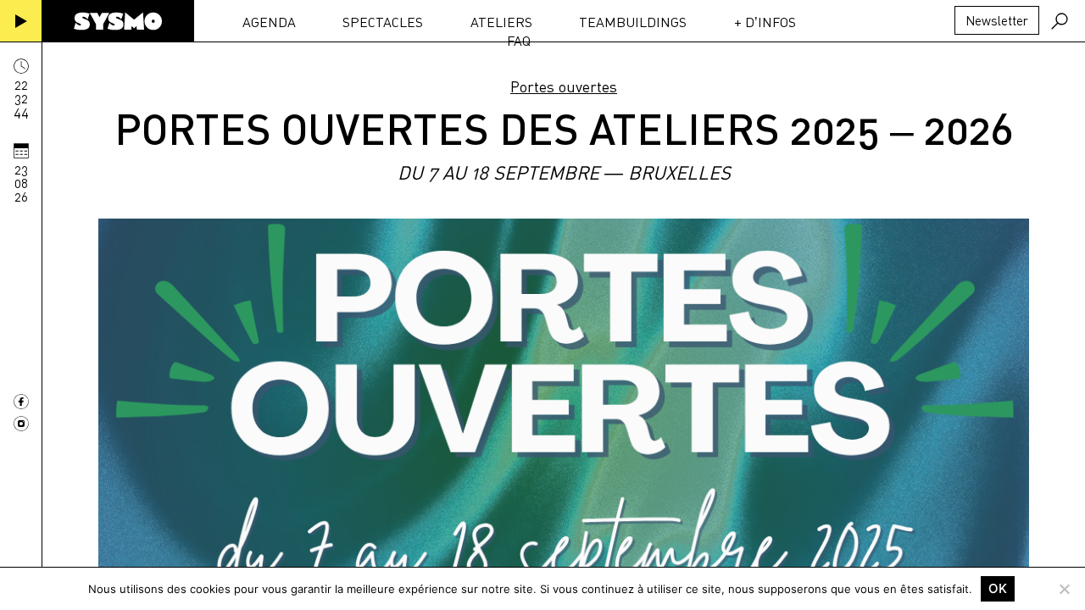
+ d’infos (765, 22)
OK (997, 588)
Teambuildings (633, 22)
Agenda (269, 22)
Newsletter (996, 20)
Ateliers (501, 22)
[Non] (1063, 588)
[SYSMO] (118, 21)
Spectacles (382, 22)
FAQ (519, 40)
